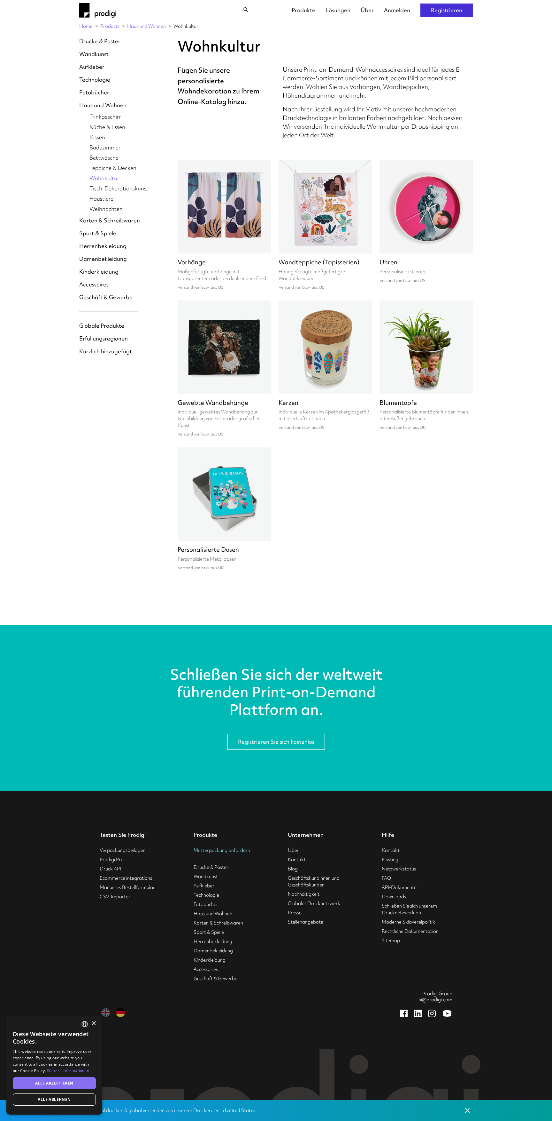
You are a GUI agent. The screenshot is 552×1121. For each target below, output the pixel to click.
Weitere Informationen (68, 1070)
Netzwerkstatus (399, 869)
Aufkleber (91, 66)
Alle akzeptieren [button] (54, 1083)
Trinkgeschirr (105, 116)
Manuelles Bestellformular (127, 887)
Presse (295, 912)
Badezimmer (104, 147)
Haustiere (101, 198)
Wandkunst (94, 54)
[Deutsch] (120, 1012)
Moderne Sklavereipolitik (408, 922)
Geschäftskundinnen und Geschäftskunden (314, 881)
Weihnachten (106, 208)
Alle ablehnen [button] (54, 1099)
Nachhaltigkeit (303, 894)
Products (109, 26)
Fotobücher (94, 92)
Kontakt (297, 859)
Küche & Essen (107, 127)
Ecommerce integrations (126, 878)
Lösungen (338, 10)
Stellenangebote (305, 922)
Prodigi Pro (112, 859)
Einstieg (390, 859)
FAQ (386, 878)
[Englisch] (105, 1012)
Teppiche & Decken (112, 168)
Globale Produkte (101, 325)
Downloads (394, 896)
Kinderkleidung (99, 271)
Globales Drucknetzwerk (314, 903)
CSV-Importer (115, 896)
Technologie (94, 79)
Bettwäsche (104, 157)
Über (367, 10)
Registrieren (446, 10)
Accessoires (94, 284)
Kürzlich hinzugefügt (105, 351)
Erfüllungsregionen (103, 338)
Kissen (97, 137)
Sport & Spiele (97, 233)
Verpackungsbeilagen (123, 850)
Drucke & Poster (99, 41)
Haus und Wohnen (146, 26)
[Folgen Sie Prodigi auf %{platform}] (404, 1013)
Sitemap (391, 940)
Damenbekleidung (103, 258)
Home (86, 26)
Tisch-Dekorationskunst (119, 188)
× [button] (93, 1023)
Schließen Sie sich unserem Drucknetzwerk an (409, 909)
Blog (293, 869)
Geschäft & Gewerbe (106, 297)
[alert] (54, 1065)
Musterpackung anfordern (222, 850)
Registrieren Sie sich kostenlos (276, 741)
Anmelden (397, 10)
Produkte (303, 10)
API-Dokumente (399, 887)
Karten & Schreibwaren (109, 220)
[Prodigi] (97, 10)
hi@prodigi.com (435, 1000)
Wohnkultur (104, 178)
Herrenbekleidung (102, 246)
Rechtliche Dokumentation (410, 931)
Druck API (110, 869)
